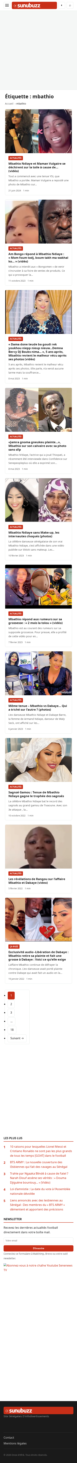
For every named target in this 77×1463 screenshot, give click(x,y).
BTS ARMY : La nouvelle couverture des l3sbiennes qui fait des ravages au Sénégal (38, 1164)
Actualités (15, 158)
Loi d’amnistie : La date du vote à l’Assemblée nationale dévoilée (40, 1191)
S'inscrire (38, 1248)
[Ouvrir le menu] (7, 5)
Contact (9, 1437)
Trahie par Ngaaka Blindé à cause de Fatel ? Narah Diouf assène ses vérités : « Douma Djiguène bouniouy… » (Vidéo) (39, 1178)
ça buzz (14, 946)
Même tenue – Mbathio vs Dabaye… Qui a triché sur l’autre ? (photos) (37, 708)
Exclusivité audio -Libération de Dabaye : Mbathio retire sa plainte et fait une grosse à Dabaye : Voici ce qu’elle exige (38, 955)
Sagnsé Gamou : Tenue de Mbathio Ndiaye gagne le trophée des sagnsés (36, 794)
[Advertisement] (38, 50)
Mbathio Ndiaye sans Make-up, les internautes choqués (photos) (33, 534)
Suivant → (17, 1038)
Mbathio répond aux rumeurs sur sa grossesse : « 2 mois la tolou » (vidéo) (35, 621)
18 (12, 1030)
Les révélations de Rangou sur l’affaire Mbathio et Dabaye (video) (36, 881)
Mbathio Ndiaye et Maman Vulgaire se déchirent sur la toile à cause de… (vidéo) (37, 167)
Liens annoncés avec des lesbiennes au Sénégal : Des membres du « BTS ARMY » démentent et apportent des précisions (37, 1204)
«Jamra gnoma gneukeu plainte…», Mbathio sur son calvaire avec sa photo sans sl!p (37, 446)
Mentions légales (15, 1443)
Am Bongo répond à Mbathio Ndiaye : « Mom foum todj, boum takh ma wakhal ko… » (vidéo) (38, 257)
